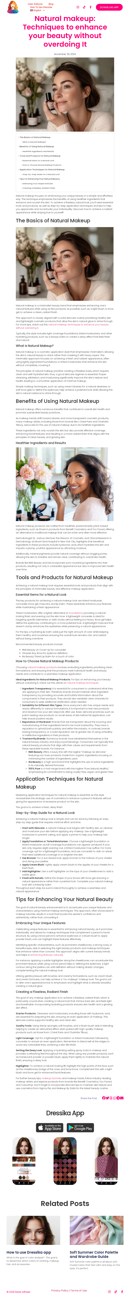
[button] (104, 1098)
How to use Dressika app (28, 1252)
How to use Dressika (41, 7)
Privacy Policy (59, 1290)
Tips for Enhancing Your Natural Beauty (40, 179)
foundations (76, 613)
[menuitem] (37, 10)
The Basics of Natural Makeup (35, 137)
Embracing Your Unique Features (38, 183)
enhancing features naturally (46, 954)
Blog (51, 4)
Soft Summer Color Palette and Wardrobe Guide (94, 1254)
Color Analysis (35, 4)
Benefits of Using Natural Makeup (37, 146)
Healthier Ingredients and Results (38, 151)
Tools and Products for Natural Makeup (40, 156)
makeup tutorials (51, 1078)
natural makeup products (42, 667)
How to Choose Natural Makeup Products (42, 165)
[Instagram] (77, 7)
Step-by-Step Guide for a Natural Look (41, 174)
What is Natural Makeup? (34, 142)
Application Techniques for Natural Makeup (42, 169)
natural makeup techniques (83, 682)
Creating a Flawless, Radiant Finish (39, 188)
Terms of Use (78, 1290)
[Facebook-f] (90, 7)
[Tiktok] (84, 7)
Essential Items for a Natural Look (38, 160)
